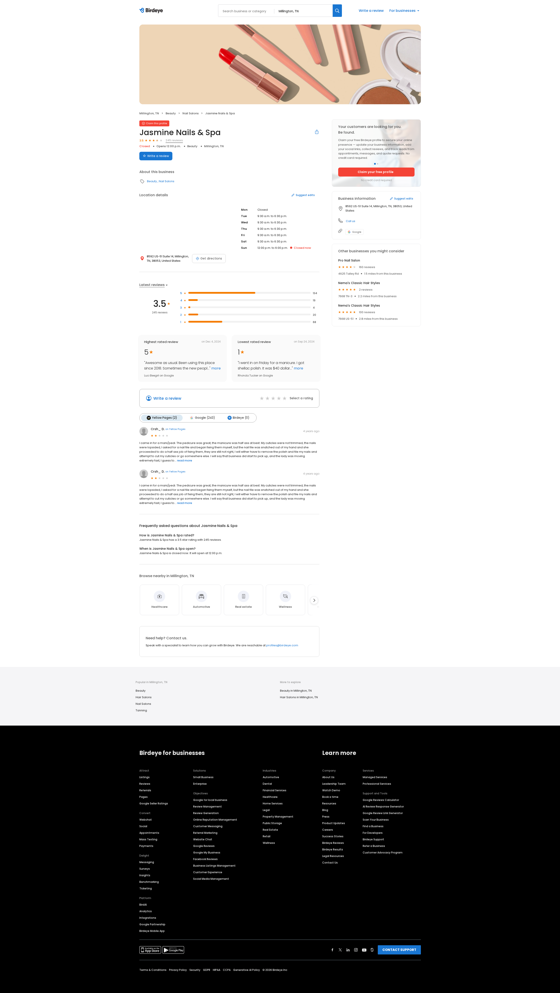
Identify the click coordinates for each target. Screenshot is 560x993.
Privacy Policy (178, 970)
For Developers (373, 833)
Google (356, 232)
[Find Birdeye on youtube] (364, 949)
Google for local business (210, 800)
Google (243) (205, 418)
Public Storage (272, 823)
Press (325, 816)
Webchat (145, 820)
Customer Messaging (207, 826)
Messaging (146, 862)
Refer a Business (374, 846)
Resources (329, 803)
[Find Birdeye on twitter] (340, 949)
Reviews (144, 784)
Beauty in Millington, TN (296, 691)
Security (194, 970)
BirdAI (143, 904)
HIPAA (216, 970)
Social (143, 826)
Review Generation (206, 813)
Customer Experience (207, 872)
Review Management (207, 806)
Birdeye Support (373, 839)
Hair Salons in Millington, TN (299, 697)
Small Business (203, 777)
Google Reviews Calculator (381, 800)
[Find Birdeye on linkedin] (348, 949)
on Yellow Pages (175, 429)
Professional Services (377, 784)
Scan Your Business (376, 820)
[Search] (337, 10)
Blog (325, 810)
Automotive (271, 777)
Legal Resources (333, 856)
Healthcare (270, 797)
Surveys (144, 869)
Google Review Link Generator (383, 813)
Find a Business (373, 826)
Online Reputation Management (215, 820)
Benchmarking (149, 882)
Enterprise (200, 784)
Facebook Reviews (205, 859)
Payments (146, 846)
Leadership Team (334, 784)
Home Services (273, 803)
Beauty (171, 113)
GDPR (206, 970)
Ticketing (145, 888)
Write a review (371, 10)
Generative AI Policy (246, 970)
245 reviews (174, 140)
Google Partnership (152, 924)
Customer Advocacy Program (382, 852)
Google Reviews (204, 846)
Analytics (145, 911)
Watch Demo (331, 790)
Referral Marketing (205, 833)
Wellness (269, 843)
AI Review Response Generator (383, 806)
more (215, 368)
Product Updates (333, 823)
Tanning (141, 710)
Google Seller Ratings (153, 803)
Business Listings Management (214, 866)
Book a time (330, 797)
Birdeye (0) (241, 418)
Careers (327, 830)
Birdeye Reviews (333, 843)
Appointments (149, 833)
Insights (144, 875)
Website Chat (202, 839)
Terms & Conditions (152, 970)
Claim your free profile (376, 172)
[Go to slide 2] (377, 163)
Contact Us (330, 862)
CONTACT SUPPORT (399, 949)
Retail (266, 836)
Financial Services (274, 790)
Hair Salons (144, 697)
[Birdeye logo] (151, 11)
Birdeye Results (332, 849)
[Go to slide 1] (375, 164)
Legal (266, 810)
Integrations (147, 918)
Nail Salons (190, 113)
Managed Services (375, 777)
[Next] (314, 600)
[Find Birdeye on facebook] (332, 949)
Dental (267, 784)
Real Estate (270, 830)
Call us (350, 221)
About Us (328, 777)
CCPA (227, 970)
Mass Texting (148, 839)
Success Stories (332, 836)
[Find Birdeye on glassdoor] (372, 949)
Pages (143, 797)
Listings (144, 777)
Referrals (145, 790)
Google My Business (206, 852)
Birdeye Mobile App (152, 931)
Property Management (278, 816)
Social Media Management (211, 879)
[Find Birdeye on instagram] (356, 949)
